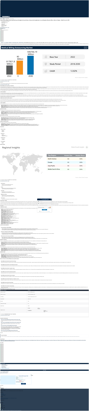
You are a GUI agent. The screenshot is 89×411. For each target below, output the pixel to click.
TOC (4, 42)
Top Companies (3, 366)
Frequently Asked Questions (5, 368)
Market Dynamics (4, 364)
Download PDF (2, 388)
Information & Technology (7, 4)
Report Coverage (4, 367)
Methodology (10, 42)
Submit (44, 209)
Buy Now (4, 28)
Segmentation (6, 42)
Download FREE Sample (15, 42)
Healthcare (5, 5)
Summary (2, 42)
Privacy (49, 211)
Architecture (5, 10)
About (3, 13)
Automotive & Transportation (7, 6)
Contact (3, 393)
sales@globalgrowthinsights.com (4, 398)
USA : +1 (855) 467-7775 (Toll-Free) (5, 371)
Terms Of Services (4, 394)
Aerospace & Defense (6, 8)
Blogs (2, 12)
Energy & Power (6, 7)
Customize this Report (21, 42)
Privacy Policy (3, 395)
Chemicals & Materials (6, 9)
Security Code (17, 381)
